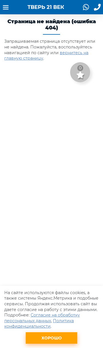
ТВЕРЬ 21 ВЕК (45, 7)
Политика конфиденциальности (39, 323)
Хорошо (51, 338)
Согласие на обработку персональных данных (42, 317)
